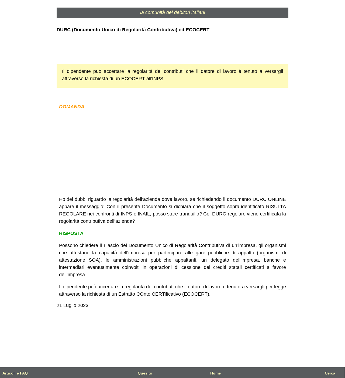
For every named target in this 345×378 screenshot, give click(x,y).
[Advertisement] (172, 153)
